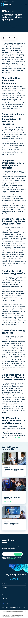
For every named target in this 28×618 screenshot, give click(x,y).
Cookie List (18, 609)
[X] (6, 38)
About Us (4, 591)
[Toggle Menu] (26, 4)
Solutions (4, 583)
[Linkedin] (9, 38)
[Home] (6, 4)
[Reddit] (11, 38)
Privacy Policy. (20, 616)
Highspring (6, 1)
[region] (14, 614)
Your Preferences (11, 609)
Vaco (13, 1)
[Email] (14, 38)
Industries (4, 587)
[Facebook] (3, 38)
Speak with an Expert (19, 437)
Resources (4, 594)
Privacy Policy (12, 558)
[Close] (25, 611)
